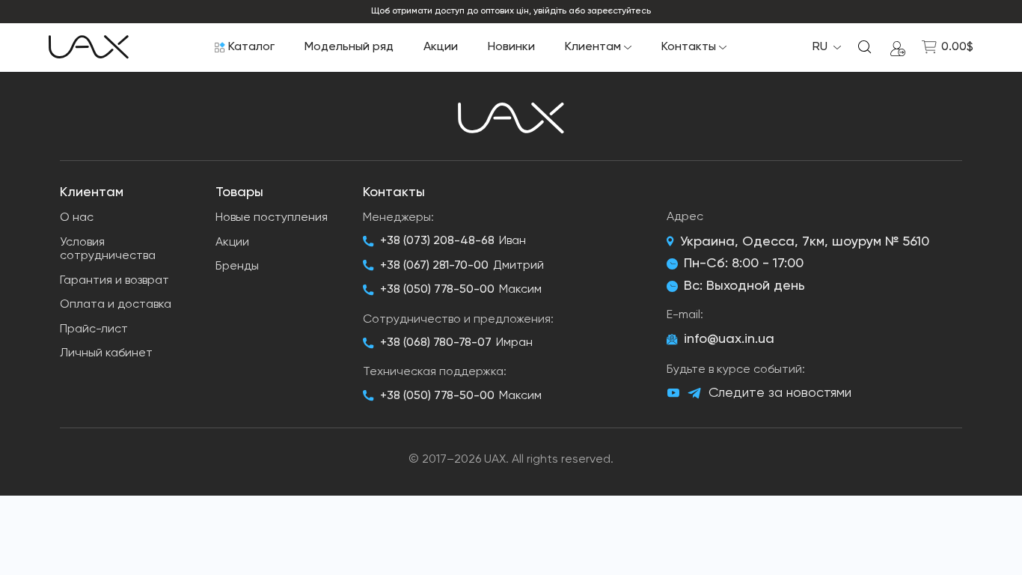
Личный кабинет (106, 353)
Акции (440, 47)
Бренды (237, 267)
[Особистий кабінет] (898, 47)
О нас (77, 218)
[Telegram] (694, 393)
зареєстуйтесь (619, 11)
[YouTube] (673, 393)
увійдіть (549, 11)
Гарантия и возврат (114, 281)
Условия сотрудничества (108, 250)
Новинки (511, 47)
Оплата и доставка (115, 305)
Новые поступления (271, 218)
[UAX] (89, 47)
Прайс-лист (94, 329)
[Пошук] (865, 47)
